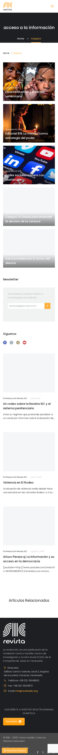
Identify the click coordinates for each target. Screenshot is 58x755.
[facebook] (5, 342)
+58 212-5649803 (29, 680)
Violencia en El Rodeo (18, 483)
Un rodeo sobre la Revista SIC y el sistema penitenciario (27, 406)
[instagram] (18, 342)
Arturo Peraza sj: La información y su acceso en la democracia (28, 559)
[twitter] (11, 342)
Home (6, 53)
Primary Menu (52, 6)
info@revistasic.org (26, 691)
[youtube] (24, 342)
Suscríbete (11, 721)
